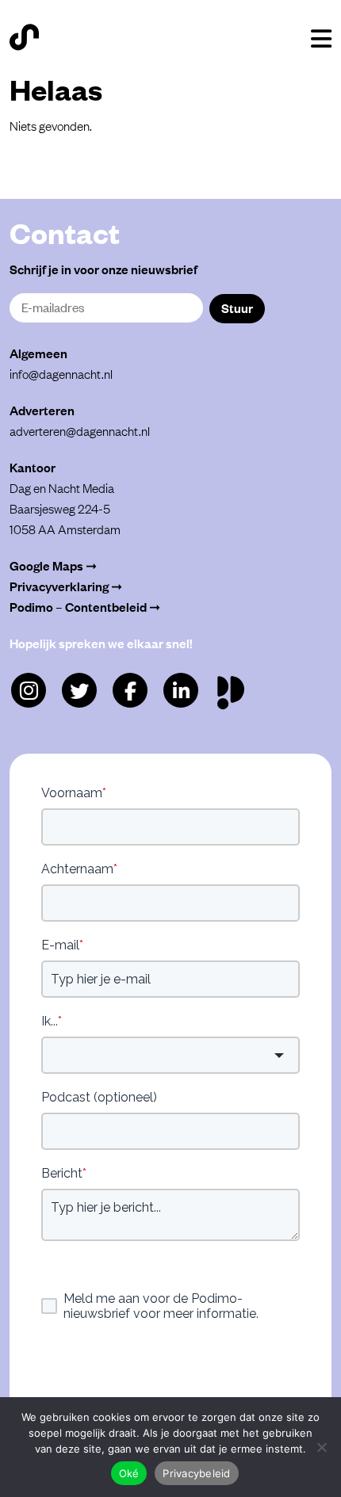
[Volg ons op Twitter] (79, 690)
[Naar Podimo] (234, 688)
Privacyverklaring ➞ (66, 585)
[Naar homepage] (24, 37)
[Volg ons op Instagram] (28, 690)
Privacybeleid (196, 1473)
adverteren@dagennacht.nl (80, 430)
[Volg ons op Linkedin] (180, 690)
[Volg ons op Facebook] (130, 690)
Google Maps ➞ (53, 565)
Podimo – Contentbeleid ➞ (85, 606)
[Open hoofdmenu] (321, 39)
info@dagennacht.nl (61, 373)
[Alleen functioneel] (321, 1447)
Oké (129, 1473)
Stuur (237, 307)
